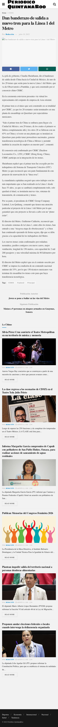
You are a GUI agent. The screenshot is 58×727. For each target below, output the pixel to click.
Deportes (5, 714)
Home (4, 13)
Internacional (31, 714)
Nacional (45, 714)
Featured (20, 283)
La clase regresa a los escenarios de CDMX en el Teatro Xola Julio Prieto (27, 390)
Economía (18, 714)
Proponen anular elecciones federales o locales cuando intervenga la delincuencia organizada (26, 625)
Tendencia (15, 717)
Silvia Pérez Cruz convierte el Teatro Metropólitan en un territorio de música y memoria (28, 333)
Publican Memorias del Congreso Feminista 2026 (27, 513)
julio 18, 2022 (24, 34)
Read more (10, 379)
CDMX (11, 13)
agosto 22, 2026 (22, 367)
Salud (4, 717)
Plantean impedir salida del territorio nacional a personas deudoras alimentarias (27, 568)
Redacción (10, 34)
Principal (31, 283)
